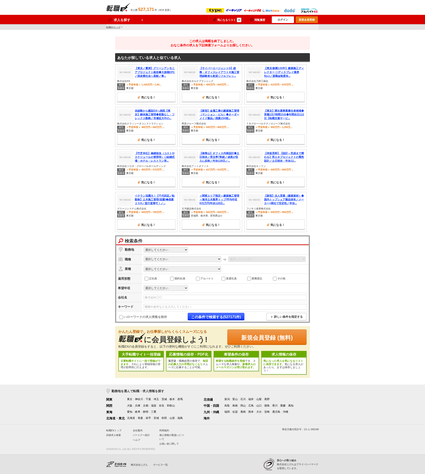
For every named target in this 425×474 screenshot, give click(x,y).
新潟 (227, 399)
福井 (251, 399)
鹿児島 (276, 411)
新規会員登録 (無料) (267, 337)
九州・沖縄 (211, 412)
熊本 (251, 411)
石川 (243, 399)
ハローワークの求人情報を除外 (145, 317)
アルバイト (207, 278)
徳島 (267, 405)
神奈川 (139, 399)
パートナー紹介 (141, 435)
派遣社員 (231, 278)
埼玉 (156, 399)
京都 (145, 405)
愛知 (129, 411)
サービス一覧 (160, 464)
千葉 (148, 399)
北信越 (208, 399)
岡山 (243, 405)
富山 (235, 399)
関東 (109, 399)
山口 (259, 405)
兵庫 (137, 405)
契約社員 (180, 278)
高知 (291, 405)
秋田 (164, 418)
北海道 (131, 418)
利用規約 (164, 430)
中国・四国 (211, 405)
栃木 (172, 399)
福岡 (227, 411)
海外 (207, 418)
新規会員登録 (307, 19)
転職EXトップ (113, 27)
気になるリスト (228, 19)
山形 (172, 418)
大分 (259, 411)
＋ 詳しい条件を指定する (286, 316)
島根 (235, 405)
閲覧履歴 (260, 19)
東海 (109, 412)
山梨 (259, 399)
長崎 (243, 411)
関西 (109, 405)
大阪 (129, 405)
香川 (275, 405)
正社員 (153, 278)
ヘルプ (136, 440)
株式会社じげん (139, 464)
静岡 (145, 411)
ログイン (283, 19)
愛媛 (283, 405)
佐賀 (235, 411)
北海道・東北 (115, 418)
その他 (281, 278)
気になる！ (148, 97)
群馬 (180, 399)
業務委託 (257, 278)
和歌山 (171, 405)
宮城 (156, 418)
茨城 (164, 399)
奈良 (161, 405)
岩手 (148, 418)
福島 (180, 418)
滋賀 (153, 405)
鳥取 (227, 405)
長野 (267, 399)
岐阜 (137, 411)
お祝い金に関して (169, 443)
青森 (140, 418)
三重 (153, 411)
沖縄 (285, 411)
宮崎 (267, 411)
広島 (251, 405)
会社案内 (138, 430)
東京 (129, 399)
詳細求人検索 (113, 435)
